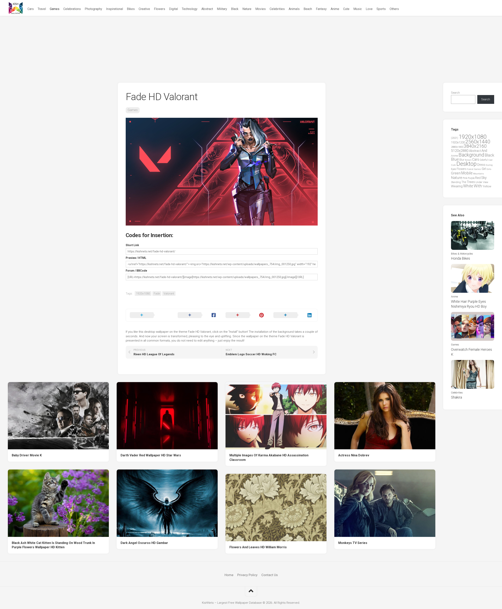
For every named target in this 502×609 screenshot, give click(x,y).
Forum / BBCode (136, 270)
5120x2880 (459, 151)
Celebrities (277, 9)
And (484, 151)
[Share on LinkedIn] (293, 315)
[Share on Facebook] (198, 315)
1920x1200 (458, 142)
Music (357, 9)
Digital (173, 9)
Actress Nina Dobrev (353, 455)
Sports (381, 9)
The (463, 182)
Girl (484, 169)
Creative (144, 9)
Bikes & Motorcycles (462, 253)
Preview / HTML (136, 257)
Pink (465, 178)
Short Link (132, 245)
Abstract (207, 9)
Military (222, 9)
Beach (308, 9)
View (485, 182)
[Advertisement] (251, 45)
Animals (294, 9)
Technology (189, 9)
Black (234, 9)
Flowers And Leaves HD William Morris (258, 547)
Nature (246, 9)
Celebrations (72, 9)
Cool (490, 160)
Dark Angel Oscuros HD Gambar (144, 543)
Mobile (467, 173)
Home (229, 575)
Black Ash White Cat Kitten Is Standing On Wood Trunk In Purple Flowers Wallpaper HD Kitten (53, 545)
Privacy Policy (247, 575)
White (468, 186)
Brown (468, 160)
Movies (260, 9)
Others (394, 9)
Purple (471, 178)
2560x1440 (478, 142)
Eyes (453, 169)
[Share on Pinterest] (245, 315)
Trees (471, 182)
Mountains (478, 173)
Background (471, 155)
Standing (456, 182)
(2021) (454, 137)
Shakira (456, 397)
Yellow (487, 186)
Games (54, 9)
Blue (455, 159)
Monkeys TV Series (352, 543)
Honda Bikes (460, 258)
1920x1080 (143, 293)
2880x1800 (457, 146)
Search (455, 92)
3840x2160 (475, 146)
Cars (30, 9)
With (478, 186)
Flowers (159, 9)
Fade (157, 293)
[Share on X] (150, 315)
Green (456, 173)
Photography (93, 9)
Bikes (131, 9)
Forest (470, 169)
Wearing (457, 186)
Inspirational (114, 9)
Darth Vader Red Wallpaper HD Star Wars (151, 455)
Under (479, 182)
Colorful (484, 160)
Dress (481, 165)
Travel (42, 9)
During (489, 165)
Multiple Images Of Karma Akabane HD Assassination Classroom (268, 457)
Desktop (466, 163)
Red (478, 178)
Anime (335, 9)
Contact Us (269, 575)
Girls (489, 169)
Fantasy (321, 9)
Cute (346, 9)
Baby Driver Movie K (27, 455)
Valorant (169, 293)
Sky (484, 178)
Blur (461, 159)
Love (369, 9)
